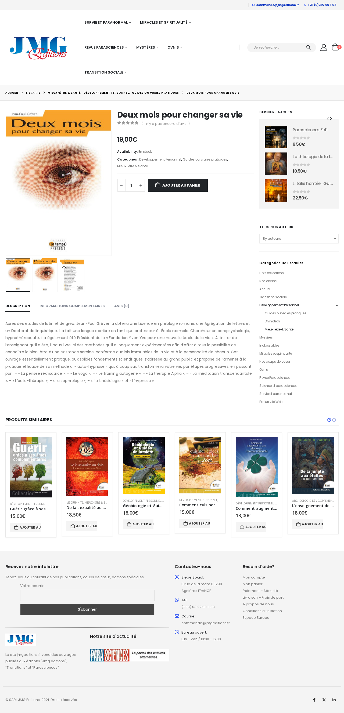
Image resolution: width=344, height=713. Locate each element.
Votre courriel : (33, 585)
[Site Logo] (39, 47)
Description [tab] (17, 305)
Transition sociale (103, 72)
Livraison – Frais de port (263, 597)
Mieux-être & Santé (132, 166)
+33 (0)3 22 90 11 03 (322, 5)
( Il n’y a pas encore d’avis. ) (165, 123)
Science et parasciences (278, 385)
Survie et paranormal (106, 22)
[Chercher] (308, 47)
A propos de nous (258, 604)
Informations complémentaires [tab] (72, 305)
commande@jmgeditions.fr (277, 5)
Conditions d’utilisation (262, 610)
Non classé (268, 281)
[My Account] (324, 47)
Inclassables (269, 345)
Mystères (145, 47)
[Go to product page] (276, 137)
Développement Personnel (160, 159)
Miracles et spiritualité (163, 22)
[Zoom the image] (20, 636)
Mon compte (254, 577)
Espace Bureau (256, 617)
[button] (7, 183)
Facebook (314, 700)
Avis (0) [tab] (121, 305)
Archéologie (301, 501)
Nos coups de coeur (274, 361)
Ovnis (173, 47)
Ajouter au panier (181, 185)
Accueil (265, 289)
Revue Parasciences (104, 47)
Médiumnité (74, 503)
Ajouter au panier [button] (30, 527)
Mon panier (253, 584)
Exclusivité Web (270, 401)
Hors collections (271, 273)
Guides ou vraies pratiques (205, 159)
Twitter (324, 700)
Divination (272, 321)
